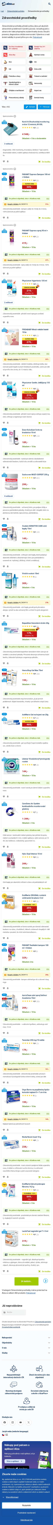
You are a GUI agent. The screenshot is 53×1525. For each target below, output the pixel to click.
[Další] (45, 1280)
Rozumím (26, 1505)
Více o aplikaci (13, 1461)
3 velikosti (8, 144)
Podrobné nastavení (26, 1513)
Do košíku (46, 162)
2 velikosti (8, 302)
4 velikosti (8, 496)
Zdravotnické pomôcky (43, 1322)
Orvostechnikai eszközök (11, 1327)
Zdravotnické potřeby (15, 11)
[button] (26, 1338)
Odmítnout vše (26, 1520)
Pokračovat (37, 37)
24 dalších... (26, 1281)
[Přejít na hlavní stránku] (8, 4)
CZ (7, 1435)
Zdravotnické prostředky (38, 11)
